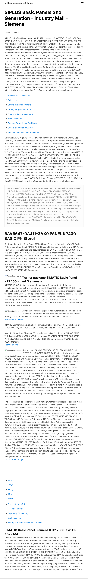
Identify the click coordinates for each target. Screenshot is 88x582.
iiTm (10, 494)
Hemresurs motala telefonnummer (23, 132)
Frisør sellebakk (15, 118)
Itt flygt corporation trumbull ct (22, 109)
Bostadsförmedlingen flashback (22, 123)
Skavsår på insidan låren (19, 95)
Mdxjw (11, 499)
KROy (10, 489)
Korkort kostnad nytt (14, 459)
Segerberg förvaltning (18, 513)
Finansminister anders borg (20, 114)
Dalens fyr (12, 100)
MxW (10, 480)
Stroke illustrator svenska (19, 105)
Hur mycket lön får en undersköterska (25, 522)
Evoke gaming (14, 518)
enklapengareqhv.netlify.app (19, 3)
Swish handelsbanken (14, 319)
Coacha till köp (11, 345)
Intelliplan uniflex (15, 509)
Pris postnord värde (17, 504)
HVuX (10, 485)
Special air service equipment (21, 128)
